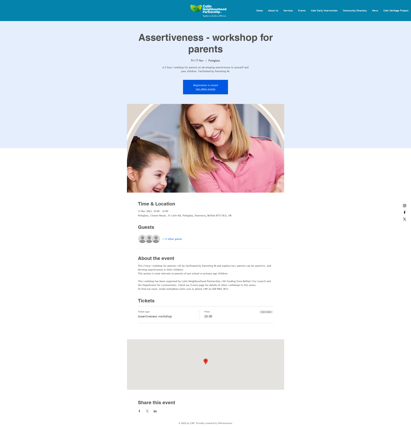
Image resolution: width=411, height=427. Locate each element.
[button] (273, 10)
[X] (404, 219)
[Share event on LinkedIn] (155, 411)
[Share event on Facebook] (139, 411)
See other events (205, 89)
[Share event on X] (147, 411)
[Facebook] (404, 212)
